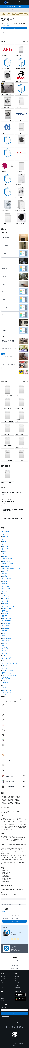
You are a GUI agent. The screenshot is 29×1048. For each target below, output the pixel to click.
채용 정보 (3, 982)
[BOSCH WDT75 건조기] (7, 88)
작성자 (5, 927)
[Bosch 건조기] (21, 75)
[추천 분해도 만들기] (18, 939)
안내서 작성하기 (6, 28)
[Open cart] (23, 2)
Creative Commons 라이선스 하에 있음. (14, 1043)
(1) (5, 531)
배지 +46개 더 (13, 940)
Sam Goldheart (7, 25)
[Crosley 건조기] (21, 88)
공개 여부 (3, 996)
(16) (7, 596)
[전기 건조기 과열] (7, 428)
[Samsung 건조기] (21, 192)
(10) (4, 539)
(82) (4, 680)
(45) (5, 541)
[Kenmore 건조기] (21, 140)
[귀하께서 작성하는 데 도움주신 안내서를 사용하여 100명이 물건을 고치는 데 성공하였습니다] (15, 939)
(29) (6, 690)
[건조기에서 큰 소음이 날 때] (7, 415)
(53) (4, 580)
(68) (5, 672)
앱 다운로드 (18, 991)
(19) (4, 585)
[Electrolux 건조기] (7, 101)
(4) (4, 544)
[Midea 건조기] (7, 179)
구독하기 (14, 1013)
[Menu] (2, 2)
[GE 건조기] (7, 127)
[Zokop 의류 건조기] (21, 218)
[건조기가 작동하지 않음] (7, 389)
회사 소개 (3, 976)
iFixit (12, 946)
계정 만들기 (19, 6)
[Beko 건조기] (7, 75)
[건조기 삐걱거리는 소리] (21, 428)
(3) (5, 536)
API (2, 987)
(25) (7, 657)
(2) (5, 533)
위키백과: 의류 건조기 (6, 911)
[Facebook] (6, 1027)
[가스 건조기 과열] (21, 454)
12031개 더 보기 (5, 807)
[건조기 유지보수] (7, 474)
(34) (7, 618)
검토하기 (17, 14)
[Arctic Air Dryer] (7, 62)
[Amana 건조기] (21, 49)
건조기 (11, 9)
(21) (4, 685)
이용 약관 (3, 998)
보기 (24, 705)
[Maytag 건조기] (21, 166)
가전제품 (6, 9)
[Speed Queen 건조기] (21, 205)
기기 (2, 9)
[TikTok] (4, 1027)
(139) (11, 568)
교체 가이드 (4, 233)
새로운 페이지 (25, 41)
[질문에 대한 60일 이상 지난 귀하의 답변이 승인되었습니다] (12, 939)
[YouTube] (14, 1027)
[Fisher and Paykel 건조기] (7, 114)
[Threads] (22, 1027)
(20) (4, 581)
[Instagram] (12, 1027)
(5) (5, 662)
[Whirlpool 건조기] (7, 218)
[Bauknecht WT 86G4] (21, 62)
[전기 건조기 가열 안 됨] (7, 402)
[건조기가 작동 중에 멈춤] (7, 454)
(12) (4, 556)
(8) (4, 553)
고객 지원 (3, 978)
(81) (6, 678)
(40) (4, 591)
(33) (4, 642)
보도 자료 (17, 976)
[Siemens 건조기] (7, 205)
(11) (5, 586)
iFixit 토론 (3, 980)
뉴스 (16, 978)
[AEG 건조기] (7, 49)
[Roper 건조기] (7, 192)
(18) (7, 620)
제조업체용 (17, 987)
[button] (19, 2)
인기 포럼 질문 (7, 482)
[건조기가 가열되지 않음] (21, 402)
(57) (4, 576)
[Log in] (26, 2)
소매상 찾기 (17, 985)
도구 (3, 696)
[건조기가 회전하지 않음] (21, 441)
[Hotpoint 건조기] (21, 127)
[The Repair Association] (25, 1027)
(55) (4, 630)
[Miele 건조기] (21, 179)
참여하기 (17, 980)
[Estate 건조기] (21, 101)
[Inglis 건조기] (7, 140)
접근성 (2, 994)
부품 (3, 528)
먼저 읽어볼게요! (5, 1016)
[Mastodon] (17, 1027)
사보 (2, 985)
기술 (2, 336)
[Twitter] (9, 1027)
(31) (5, 660)
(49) (4, 543)
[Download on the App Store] (20, 994)
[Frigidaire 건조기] (21, 114)
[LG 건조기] (7, 166)
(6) (6, 638)
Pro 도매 (17, 982)
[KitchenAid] (7, 153)
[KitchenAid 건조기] (21, 153)
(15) (5, 548)
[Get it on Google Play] (20, 999)
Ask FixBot (13, 921)
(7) (4, 551)
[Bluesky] (20, 1027)
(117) (5, 546)
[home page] (8, 2)
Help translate (13, 1022)
